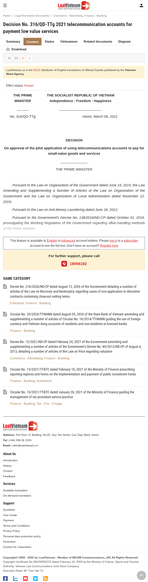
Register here (109, 245)
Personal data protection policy (22, 536)
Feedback (9, 476)
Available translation (15, 490)
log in (113, 240)
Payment (8, 520)
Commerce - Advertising (26, 358)
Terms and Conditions (16, 525)
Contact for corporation (17, 546)
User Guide (10, 515)
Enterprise (17, 303)
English (52, 240)
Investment (44, 381)
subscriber (131, 240)
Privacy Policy (11, 530)
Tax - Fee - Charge (49, 403)
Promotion (9, 541)
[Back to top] (141, 575)
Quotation (9, 509)
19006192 (78, 264)
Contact (8, 470)
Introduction (10, 460)
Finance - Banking (38, 303)
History (7, 465)
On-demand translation (17, 495)
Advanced (68, 240)
